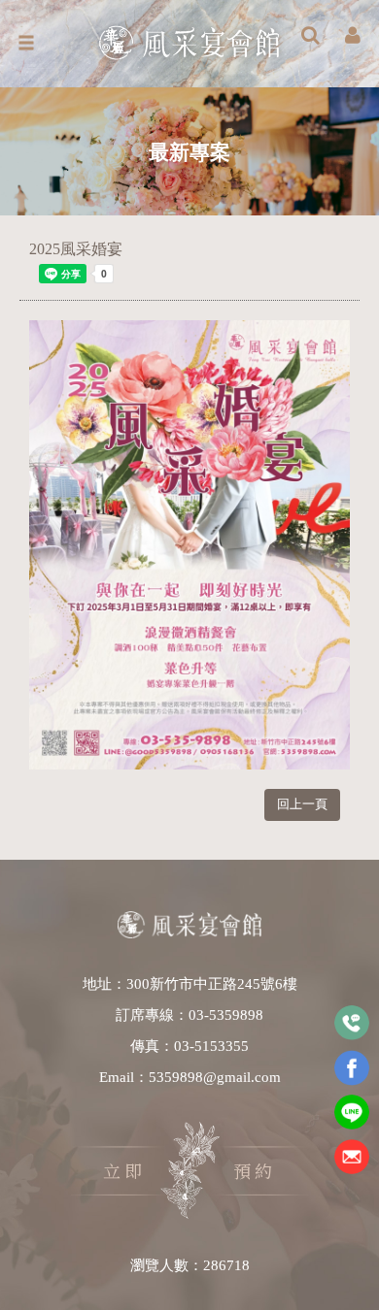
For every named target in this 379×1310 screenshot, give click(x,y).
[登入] (352, 36)
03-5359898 (226, 1015)
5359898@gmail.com (215, 1077)
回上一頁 (302, 804)
